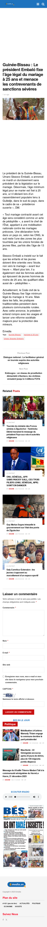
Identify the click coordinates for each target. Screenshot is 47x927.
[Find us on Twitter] (6, 919)
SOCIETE (18, 906)
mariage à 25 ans (31, 334)
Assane (11, 441)
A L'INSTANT (11, 422)
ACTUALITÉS (25, 903)
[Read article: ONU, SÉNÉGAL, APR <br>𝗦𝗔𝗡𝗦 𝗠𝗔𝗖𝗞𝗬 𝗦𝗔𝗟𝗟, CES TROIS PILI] (23, 462)
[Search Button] (43, 4)
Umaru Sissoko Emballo (14, 338)
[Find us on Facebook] (3, 919)
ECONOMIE (8, 906)
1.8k (24, 780)
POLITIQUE (36, 903)
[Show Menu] (38, 4)
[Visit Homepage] (9, 4)
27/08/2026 (20, 441)
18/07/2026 (34, 765)
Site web (6, 664)
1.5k (28, 441)
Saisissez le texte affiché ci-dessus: (18, 699)
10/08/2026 (34, 743)
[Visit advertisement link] (23, 836)
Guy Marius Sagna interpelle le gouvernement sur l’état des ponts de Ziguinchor (23, 527)
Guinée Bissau (15, 334)
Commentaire (9, 607)
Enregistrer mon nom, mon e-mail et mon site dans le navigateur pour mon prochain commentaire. (24, 679)
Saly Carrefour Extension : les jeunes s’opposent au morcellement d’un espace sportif (22, 572)
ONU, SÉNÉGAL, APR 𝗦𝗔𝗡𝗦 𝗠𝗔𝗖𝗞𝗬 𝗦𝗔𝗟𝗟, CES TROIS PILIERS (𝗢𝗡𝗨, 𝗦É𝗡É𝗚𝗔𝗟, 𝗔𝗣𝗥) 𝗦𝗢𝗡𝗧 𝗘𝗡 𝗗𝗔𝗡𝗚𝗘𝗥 (23, 481)
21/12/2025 (16, 780)
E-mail (6, 652)
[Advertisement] (23, 34)
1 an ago (6, 94)
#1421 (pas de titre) (10, 903)
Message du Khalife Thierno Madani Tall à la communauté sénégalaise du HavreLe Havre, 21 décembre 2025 (23, 773)
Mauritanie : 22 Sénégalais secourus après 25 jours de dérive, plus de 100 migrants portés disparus (32, 755)
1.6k (28, 489)
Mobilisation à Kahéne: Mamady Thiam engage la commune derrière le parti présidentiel (32, 735)
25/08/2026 (20, 579)
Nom (5, 640)
